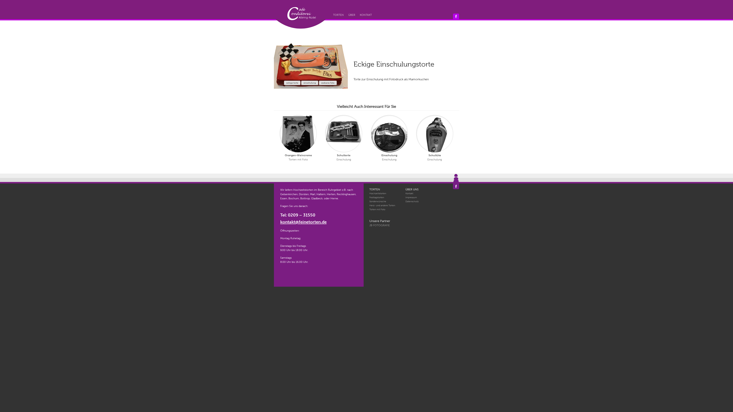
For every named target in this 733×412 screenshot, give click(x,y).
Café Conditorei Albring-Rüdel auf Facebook (456, 16)
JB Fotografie (379, 225)
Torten (338, 15)
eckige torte (292, 83)
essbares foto (327, 83)
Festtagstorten (376, 197)
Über (351, 15)
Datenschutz (412, 201)
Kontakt (366, 15)
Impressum (411, 197)
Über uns (412, 189)
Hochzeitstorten (377, 193)
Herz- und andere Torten (382, 205)
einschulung (310, 83)
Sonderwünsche (377, 201)
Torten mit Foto (377, 209)
